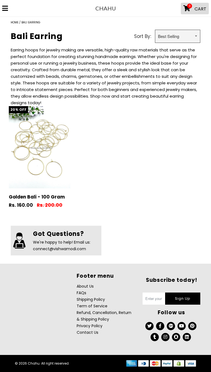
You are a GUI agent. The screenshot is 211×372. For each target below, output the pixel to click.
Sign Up (182, 298)
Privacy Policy (89, 326)
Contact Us (87, 332)
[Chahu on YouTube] (181, 326)
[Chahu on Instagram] (165, 337)
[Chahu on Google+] (171, 326)
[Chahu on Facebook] (160, 326)
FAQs (81, 293)
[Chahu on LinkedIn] (187, 337)
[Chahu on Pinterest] (192, 326)
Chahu (105, 8)
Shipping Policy (91, 299)
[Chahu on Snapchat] (176, 337)
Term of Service (92, 306)
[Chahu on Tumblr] (155, 337)
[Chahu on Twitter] (149, 326)
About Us (85, 286)
